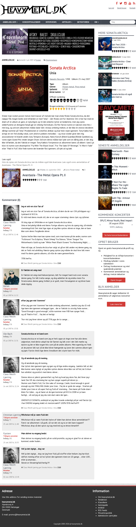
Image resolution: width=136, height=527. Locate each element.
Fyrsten (38, 60)
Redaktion (102, 499)
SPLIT (103, 220)
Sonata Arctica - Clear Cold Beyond (121, 62)
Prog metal (80, 86)
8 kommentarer (51, 60)
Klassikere (102, 502)
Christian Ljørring (12, 414)
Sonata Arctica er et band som (34, 333)
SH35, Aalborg (116, 227)
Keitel (43, 170)
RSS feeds (102, 510)
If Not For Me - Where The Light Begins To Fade (120, 185)
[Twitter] (121, 3)
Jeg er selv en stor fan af (32, 206)
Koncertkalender (31, 22)
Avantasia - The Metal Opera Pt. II (44, 175)
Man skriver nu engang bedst (33, 433)
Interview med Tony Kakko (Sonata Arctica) (121, 79)
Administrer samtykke (107, 515)
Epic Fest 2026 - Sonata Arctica (119, 45)
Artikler (101, 507)
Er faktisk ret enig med (31, 270)
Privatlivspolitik (105, 513)
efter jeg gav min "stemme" (33, 300)
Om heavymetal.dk (106, 497)
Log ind (111, 8)
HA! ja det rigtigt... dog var (33, 448)
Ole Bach (7, 333)
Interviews (51, 22)
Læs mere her (116, 304)
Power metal (68, 86)
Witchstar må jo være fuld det (34, 414)
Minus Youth (113, 220)
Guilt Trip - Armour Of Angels (121, 199)
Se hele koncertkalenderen (116, 235)
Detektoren (83, 22)
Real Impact (126, 220)
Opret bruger (121, 8)
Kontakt (132, 8)
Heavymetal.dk (34, 10)
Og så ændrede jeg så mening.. (34, 358)
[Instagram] (125, 3)
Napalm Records (57, 79)
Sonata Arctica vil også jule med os (122, 95)
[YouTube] (130, 3)
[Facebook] (117, 3)
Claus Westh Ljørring (9, 224)
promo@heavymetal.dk (19, 514)
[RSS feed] (134, 3)
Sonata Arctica (63, 68)
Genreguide (103, 505)
